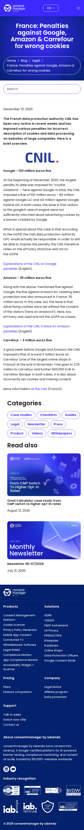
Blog (24, 60)
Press (58, 424)
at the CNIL (39, 389)
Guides (70, 415)
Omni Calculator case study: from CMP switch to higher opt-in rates (34, 502)
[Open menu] (78, 8)
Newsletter (37, 424)
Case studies (21, 415)
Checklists (48, 415)
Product (17, 433)
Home (11, 60)
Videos (37, 433)
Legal (36, 60)
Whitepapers (61, 433)
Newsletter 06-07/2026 (25, 564)
